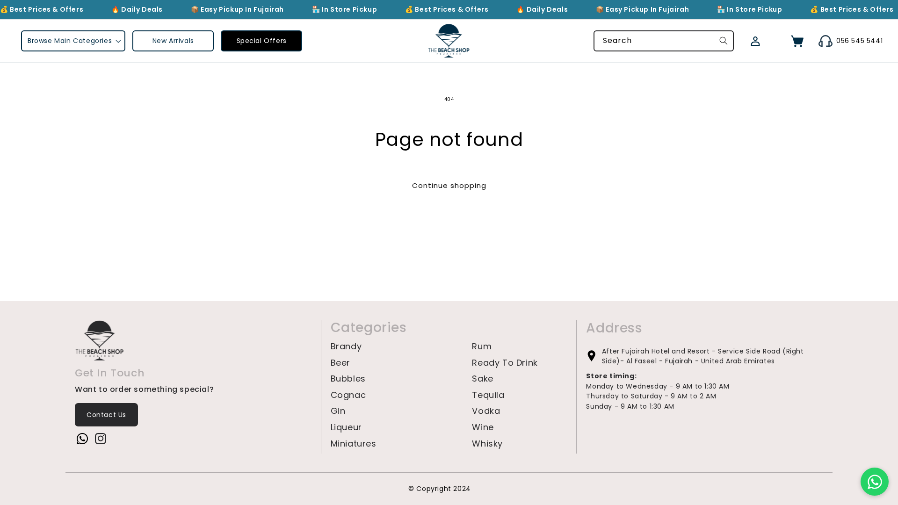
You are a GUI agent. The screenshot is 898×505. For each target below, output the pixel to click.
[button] (73, 40)
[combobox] (664, 40)
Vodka (486, 411)
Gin (338, 411)
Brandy (346, 346)
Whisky (487, 444)
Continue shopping (449, 185)
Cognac (348, 395)
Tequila (488, 395)
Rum (482, 346)
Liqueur (346, 427)
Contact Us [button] (106, 414)
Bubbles (348, 379)
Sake (482, 379)
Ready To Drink (504, 363)
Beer (340, 363)
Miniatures (354, 444)
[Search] (723, 40)
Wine (482, 427)
